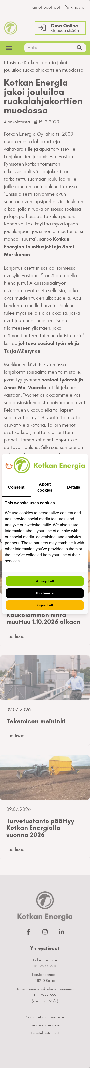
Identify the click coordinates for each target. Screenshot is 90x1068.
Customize (45, 593)
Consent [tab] (16, 487)
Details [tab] (73, 487)
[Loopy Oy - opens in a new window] (9, 466)
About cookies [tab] (45, 487)
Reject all (45, 605)
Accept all (45, 581)
